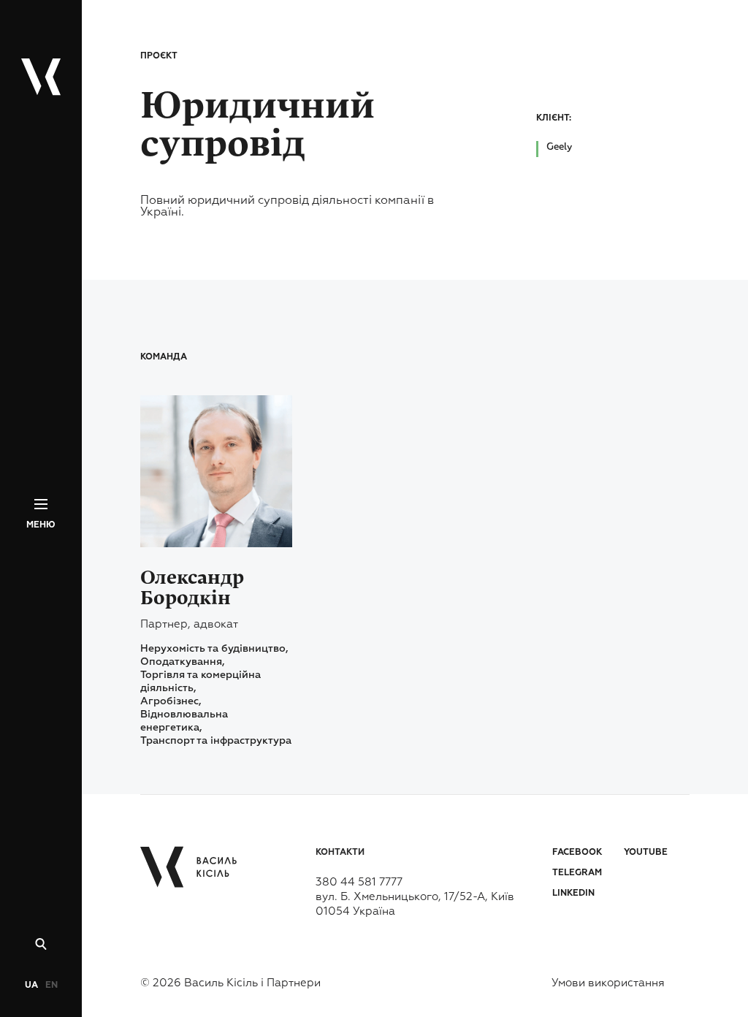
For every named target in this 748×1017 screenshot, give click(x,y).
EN (51, 985)
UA (31, 985)
